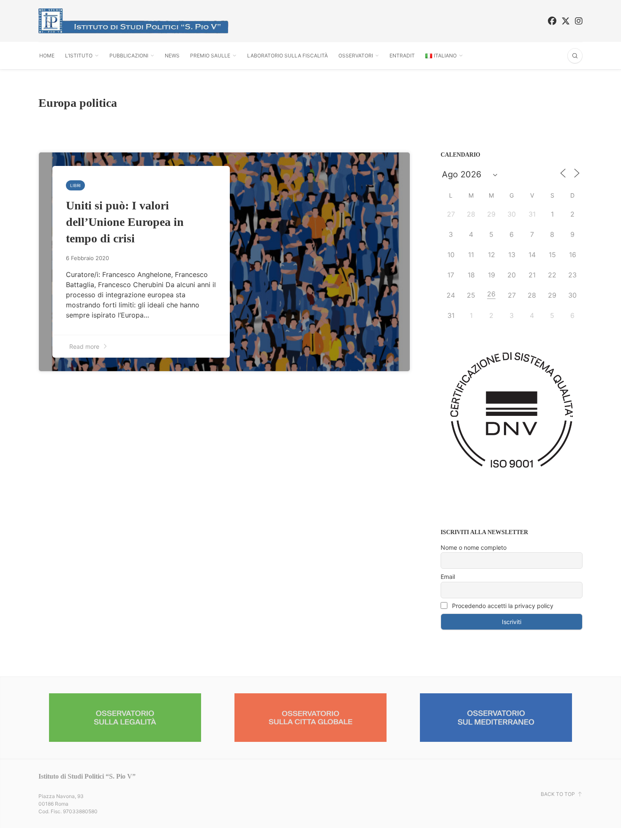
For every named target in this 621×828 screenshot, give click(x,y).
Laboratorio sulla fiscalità (287, 55)
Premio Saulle (210, 55)
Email (448, 576)
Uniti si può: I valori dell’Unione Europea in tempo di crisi (125, 222)
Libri (75, 185)
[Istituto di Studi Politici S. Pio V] (133, 20)
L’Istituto (79, 55)
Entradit (402, 55)
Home (46, 55)
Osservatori (355, 55)
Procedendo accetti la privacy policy (501, 605)
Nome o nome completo (474, 547)
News (172, 55)
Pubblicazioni (128, 55)
